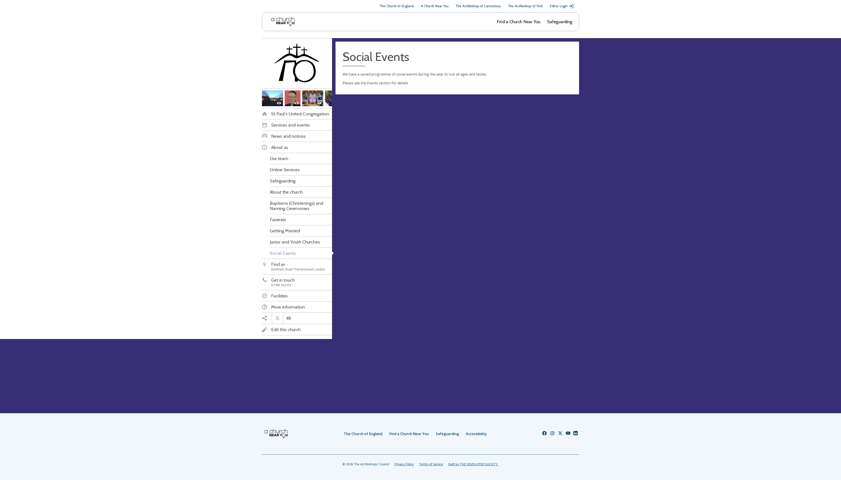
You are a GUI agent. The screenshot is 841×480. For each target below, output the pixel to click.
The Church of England (397, 6)
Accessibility (476, 433)
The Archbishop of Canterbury (478, 6)
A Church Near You (435, 6)
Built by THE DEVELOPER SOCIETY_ (473, 464)
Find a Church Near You (518, 21)
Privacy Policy (404, 464)
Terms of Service (431, 464)
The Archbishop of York (525, 6)
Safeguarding (559, 21)
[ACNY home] (283, 21)
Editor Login (559, 6)
